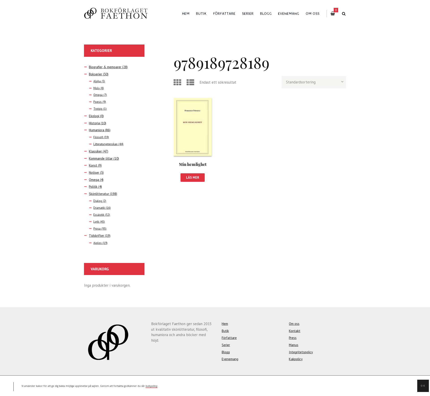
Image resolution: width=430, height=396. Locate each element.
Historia (94, 123)
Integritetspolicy (301, 352)
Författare (224, 13)
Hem (185, 13)
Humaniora (96, 130)
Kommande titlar (101, 158)
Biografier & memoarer (105, 67)
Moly (96, 88)
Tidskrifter (96, 235)
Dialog (97, 201)
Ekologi (94, 116)
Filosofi (98, 137)
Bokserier (95, 74)
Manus (293, 345)
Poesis (97, 102)
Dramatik (99, 208)
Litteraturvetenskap (105, 144)
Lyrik (96, 222)
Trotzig (97, 109)
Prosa (97, 229)
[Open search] (344, 13)
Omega (98, 95)
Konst (93, 165)
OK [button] (423, 385)
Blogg (266, 13)
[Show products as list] (191, 82)
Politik (93, 186)
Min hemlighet (192, 164)
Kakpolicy (296, 359)
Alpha (97, 81)
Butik (201, 13)
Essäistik (98, 215)
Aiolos (97, 243)
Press (293, 338)
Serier (248, 13)
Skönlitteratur (99, 194)
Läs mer (192, 177)
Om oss (312, 13)
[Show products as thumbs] (178, 82)
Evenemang (288, 13)
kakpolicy (151, 385)
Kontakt (294, 331)
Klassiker (95, 151)
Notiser (94, 172)
